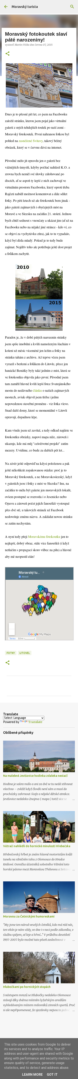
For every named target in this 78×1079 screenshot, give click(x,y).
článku (37, 390)
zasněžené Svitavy (31, 140)
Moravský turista (25, 7)
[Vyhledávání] (72, 7)
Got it (52, 1075)
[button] (7, 54)
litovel (25, 653)
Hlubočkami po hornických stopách (27, 986)
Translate (35, 722)
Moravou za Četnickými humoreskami (28, 916)
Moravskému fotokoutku (44, 536)
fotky (11, 653)
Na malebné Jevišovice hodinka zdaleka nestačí (35, 775)
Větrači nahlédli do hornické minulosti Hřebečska (36, 846)
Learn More (32, 1075)
